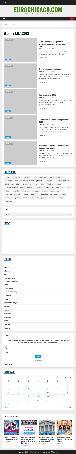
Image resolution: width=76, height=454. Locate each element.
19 (38, 396)
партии (63, 194)
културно (17, 194)
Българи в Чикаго (11, 181)
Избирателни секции (10, 303)
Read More (43, 57)
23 (8, 400)
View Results (38, 361)
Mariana (42, 49)
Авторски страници (10, 278)
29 (67, 400)
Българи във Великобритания (31, 181)
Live (72, 18)
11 (28, 393)
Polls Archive (8, 364)
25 (28, 400)
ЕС (12, 184)
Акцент (6, 284)
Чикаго (58, 184)
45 (4, 264)
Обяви (6, 321)
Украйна (50, 184)
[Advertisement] (18, 240)
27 (48, 400)
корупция (8, 194)
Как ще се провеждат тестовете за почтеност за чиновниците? (47, 427)
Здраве (6, 299)
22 (67, 396)
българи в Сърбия (11, 187)
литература (7, 313)
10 (18, 393)
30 (8, 404)
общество (54, 194)
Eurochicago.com (38, 9)
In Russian (7, 271)
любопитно (7, 317)
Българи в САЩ (55, 177)
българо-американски (45, 187)
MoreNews (45, 452)
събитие (60, 198)
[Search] (67, 18)
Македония (27, 184)
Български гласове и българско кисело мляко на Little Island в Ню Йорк (29, 427)
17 (18, 396)
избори (7, 191)
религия (44, 198)
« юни (6, 407)
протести (35, 198)
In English (27, 177)
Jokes (5, 274)
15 (67, 393)
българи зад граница (10, 292)
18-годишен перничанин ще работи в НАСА (20, 127)
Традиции (7, 328)
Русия (36, 184)
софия (52, 198)
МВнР (18, 184)
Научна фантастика (12, 281)
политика (8, 198)
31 (18, 404)
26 (38, 400)
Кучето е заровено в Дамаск (20, 75)
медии (26, 194)
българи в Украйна (27, 187)
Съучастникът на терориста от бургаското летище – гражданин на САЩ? (20, 50)
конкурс (60, 191)
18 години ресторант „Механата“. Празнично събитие (64, 427)
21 (57, 396)
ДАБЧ (7, 184)
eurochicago (16, 177)
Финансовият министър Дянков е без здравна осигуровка (20, 153)
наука (33, 194)
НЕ (7, 353)
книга (52, 191)
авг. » (70, 407)
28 (57, 400)
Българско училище (62, 181)
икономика (26, 191)
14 (57, 393)
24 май (7, 177)
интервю (35, 191)
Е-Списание (7, 295)
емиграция (60, 187)
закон (69, 187)
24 (18, 400)
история (45, 191)
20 (48, 396)
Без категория (8, 288)
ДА (7, 348)
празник (17, 198)
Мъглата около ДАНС (20, 101)
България (48, 181)
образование (43, 194)
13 (48, 393)
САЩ (42, 184)
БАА (34, 177)
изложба (16, 191)
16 (8, 396)
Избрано (8, 59)
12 (38, 393)
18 (28, 396)
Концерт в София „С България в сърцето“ (11, 427)
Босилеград (43, 177)
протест (26, 198)
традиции (8, 201)
